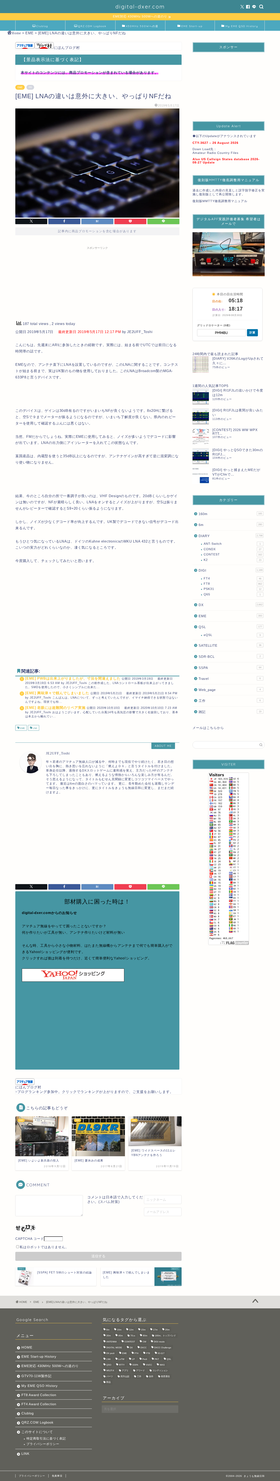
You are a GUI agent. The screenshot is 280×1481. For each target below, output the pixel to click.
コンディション (160, 1370)
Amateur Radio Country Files (215, 153)
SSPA (230, 668)
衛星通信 (165, 1376)
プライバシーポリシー (42, 1444)
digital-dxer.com (140, 6)
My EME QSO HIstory (39, 1386)
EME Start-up (192, 26)
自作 (151, 1376)
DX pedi (110, 1353)
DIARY (230, 536)
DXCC (143, 1347)
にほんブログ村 (67, 48)
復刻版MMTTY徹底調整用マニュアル (219, 201)
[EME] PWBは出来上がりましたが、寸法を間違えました (73, 678)
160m (230, 514)
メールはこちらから (208, 728)
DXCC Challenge (162, 1347)
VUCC (149, 1365)
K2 (232, 560)
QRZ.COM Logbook (92, 26)
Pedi (144, 1359)
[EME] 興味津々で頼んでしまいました (57, 693)
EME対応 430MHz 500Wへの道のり (50, 1366)
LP (133, 1359)
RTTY (122, 1365)
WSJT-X (110, 1370)
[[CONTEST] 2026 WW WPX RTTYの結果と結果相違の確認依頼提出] (200, 436)
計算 (252, 332)
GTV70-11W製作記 (36, 1376)
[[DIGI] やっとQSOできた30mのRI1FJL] (200, 456)
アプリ (125, 1370)
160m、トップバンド (165, 1335)
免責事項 (57, 1475)
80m (145, 1335)
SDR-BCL (230, 656)
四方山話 (125, 1376)
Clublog (42, 26)
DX (230, 605)
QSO (108, 1365)
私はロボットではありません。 (44, 1247)
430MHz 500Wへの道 (142, 26)
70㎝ (132, 1335)
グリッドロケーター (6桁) (213, 325)
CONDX (232, 549)
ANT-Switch (232, 543)
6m (230, 525)
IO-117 (161, 1353)
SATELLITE (230, 645)
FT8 (233, 583)
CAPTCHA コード (29, 1238)
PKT (157, 1359)
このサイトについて (37, 1432)
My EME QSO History (241, 26)
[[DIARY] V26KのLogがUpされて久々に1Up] (200, 364)
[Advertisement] (97, 282)
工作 (230, 701)
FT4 (232, 578)
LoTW (121, 1359)
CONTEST (233, 554)
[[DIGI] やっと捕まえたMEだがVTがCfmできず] (200, 476)
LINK (25, 1453)
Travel (230, 678)
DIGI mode (159, 1342)
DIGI (230, 570)
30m (108, 1335)
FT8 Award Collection (38, 1395)
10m (119, 1330)
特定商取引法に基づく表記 (46, 1438)
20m (167, 1330)
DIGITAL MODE (114, 1347)
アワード (140, 1370)
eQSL (232, 635)
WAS (162, 1365)
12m (131, 1330)
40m (120, 1335)
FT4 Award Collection (38, 1404)
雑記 (230, 712)
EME (20, 87)
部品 (108, 1382)
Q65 (232, 594)
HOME (26, 1347)
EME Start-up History (38, 1356)
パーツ (109, 1376)
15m (143, 1330)
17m (155, 1330)
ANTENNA (111, 1342)
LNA (34, 728)
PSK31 (232, 589)
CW (144, 1342)
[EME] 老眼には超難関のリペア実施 (55, 708)
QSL (230, 627)
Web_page (230, 690)
